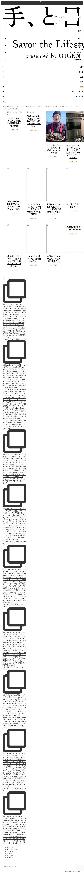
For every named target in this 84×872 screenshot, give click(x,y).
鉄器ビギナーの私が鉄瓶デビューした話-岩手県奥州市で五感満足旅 (53, 209)
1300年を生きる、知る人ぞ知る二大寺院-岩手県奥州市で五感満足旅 (34, 209)
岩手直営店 (77, 60)
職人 (79, 38)
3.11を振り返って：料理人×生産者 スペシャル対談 (54, 149)
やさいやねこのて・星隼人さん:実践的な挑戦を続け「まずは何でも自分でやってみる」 (73, 151)
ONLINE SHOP (75, 52)
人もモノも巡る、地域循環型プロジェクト (34, 258)
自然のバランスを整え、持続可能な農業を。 (54, 258)
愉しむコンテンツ (12, 849)
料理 (55, 17)
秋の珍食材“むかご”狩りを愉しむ (73, 228)
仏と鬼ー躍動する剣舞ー (73, 205)
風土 (79, 45)
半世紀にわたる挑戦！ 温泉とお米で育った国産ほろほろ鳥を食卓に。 (14, 261)
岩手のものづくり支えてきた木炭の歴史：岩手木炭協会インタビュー (34, 121)
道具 (79, 31)
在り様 (55, 24)
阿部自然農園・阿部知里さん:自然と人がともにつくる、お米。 (14, 205)
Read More (14, 129)
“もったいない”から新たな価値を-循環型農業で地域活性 (14, 122)
